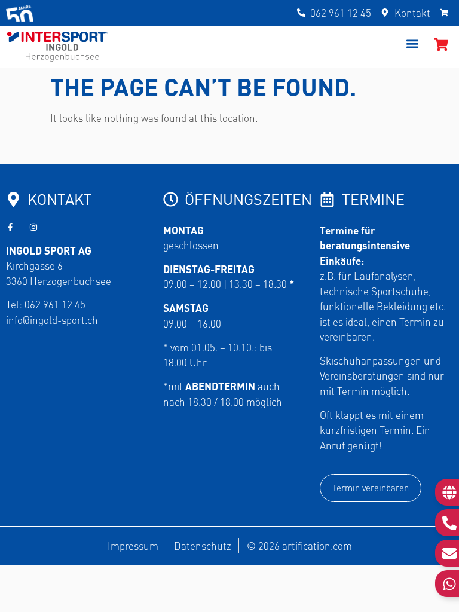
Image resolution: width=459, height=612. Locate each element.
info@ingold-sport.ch (52, 319)
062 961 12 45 (55, 304)
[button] (412, 43)
